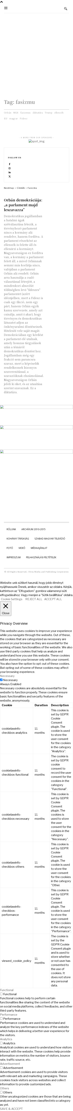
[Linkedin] (9, 172)
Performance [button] (8, 1014)
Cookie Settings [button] (11, 599)
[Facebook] (9, 164)
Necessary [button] (7, 676)
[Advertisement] (36, 51)
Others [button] (4, 1088)
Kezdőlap (9, 187)
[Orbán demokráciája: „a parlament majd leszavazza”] (57, 203)
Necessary (10, 680)
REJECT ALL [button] (33, 599)
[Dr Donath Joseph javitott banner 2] (36, 452)
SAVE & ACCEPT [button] (11, 1109)
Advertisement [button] (10, 1064)
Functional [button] (6, 990)
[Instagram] (9, 168)
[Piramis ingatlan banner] (36, 408)
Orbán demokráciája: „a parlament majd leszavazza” (23, 204)
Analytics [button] (6, 1039)
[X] (9, 176)
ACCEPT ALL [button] (53, 599)
